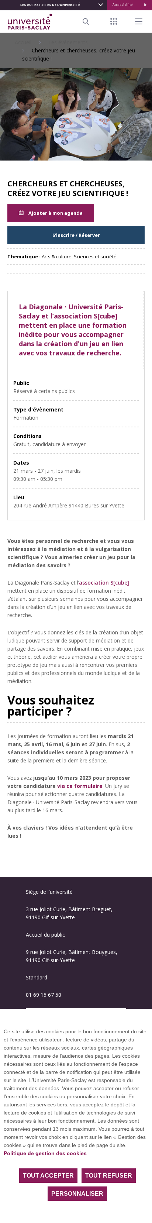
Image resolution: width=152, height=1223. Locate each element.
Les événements (68, 42)
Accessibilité (123, 4)
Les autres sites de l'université (50, 4)
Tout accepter (48, 1175)
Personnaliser (77, 1194)
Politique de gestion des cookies (45, 1153)
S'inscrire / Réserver (76, 235)
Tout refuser (108, 1175)
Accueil (23, 42)
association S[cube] (104, 582)
